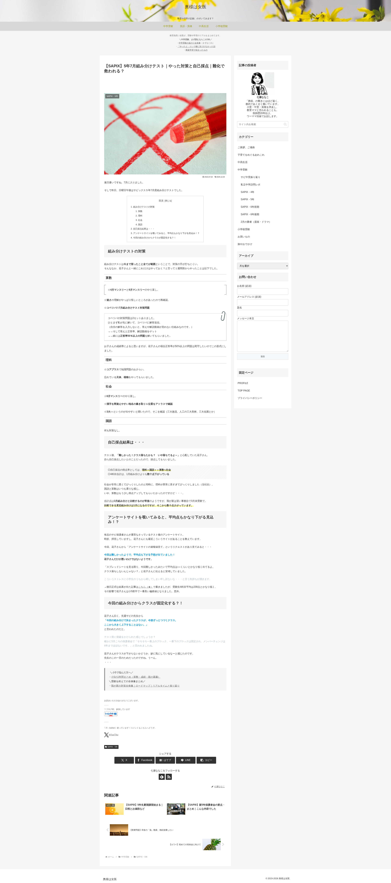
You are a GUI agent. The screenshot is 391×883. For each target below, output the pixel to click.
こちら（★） (145, 587)
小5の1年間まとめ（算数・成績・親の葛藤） (135, 677)
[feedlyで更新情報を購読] (162, 777)
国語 (140, 224)
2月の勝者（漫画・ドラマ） (256, 222)
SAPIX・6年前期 (250, 207)
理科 (140, 215)
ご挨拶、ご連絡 (246, 147)
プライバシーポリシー (250, 398)
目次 (161, 200)
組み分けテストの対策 (144, 207)
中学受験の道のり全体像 (190, 43)
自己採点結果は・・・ (144, 229)
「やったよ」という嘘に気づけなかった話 (196, 46)
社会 (140, 220)
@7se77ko (113, 735)
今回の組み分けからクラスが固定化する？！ (154, 237)
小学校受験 (244, 229)
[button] (206, 760)
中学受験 (242, 169)
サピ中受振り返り (250, 177)
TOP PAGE (244, 390)
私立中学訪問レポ (250, 184)
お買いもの (244, 236)
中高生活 (242, 162)
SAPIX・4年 (247, 192)
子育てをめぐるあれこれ (251, 155)
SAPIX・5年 (113, 747)
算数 (140, 211)
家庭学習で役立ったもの (196, 50)
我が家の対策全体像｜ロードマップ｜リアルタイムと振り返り (145, 685)
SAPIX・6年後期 (250, 214)
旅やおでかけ (245, 244)
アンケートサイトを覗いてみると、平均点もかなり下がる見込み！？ (166, 233)
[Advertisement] (165, 83)
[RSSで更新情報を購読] (169, 777)
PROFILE (243, 383)
